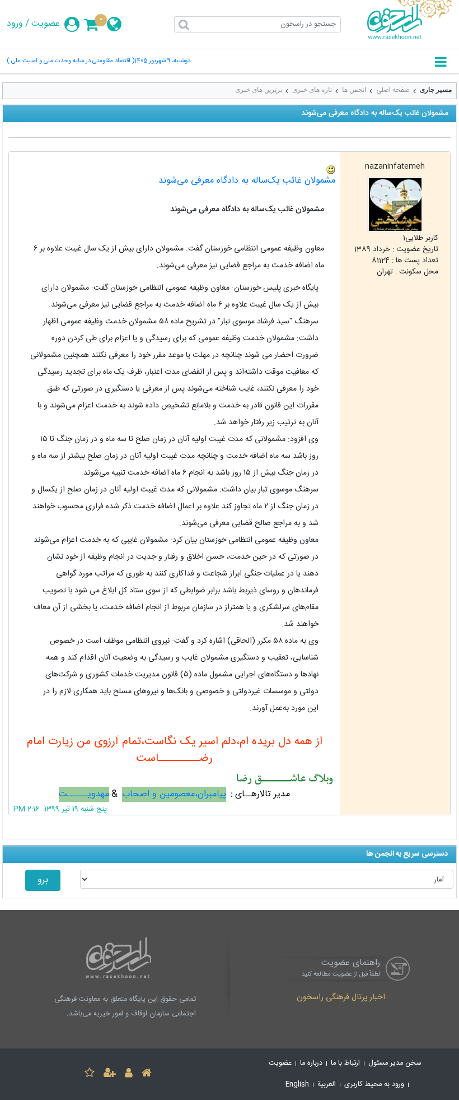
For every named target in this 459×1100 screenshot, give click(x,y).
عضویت (45, 24)
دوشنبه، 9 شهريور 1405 (162, 61)
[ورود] (128, 1074)
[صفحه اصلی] (146, 1074)
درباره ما (311, 1063)
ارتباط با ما (345, 1063)
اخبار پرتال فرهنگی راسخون (341, 998)
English (297, 1084)
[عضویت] (109, 1074)
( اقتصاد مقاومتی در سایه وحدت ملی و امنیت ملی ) (70, 61)
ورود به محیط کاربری (374, 1084)
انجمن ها (354, 90)
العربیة (326, 1084)
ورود (15, 24)
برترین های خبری (258, 90)
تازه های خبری (312, 90)
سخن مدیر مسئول (394, 1063)
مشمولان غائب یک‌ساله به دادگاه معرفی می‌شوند (246, 180)
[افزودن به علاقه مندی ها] (89, 1074)
